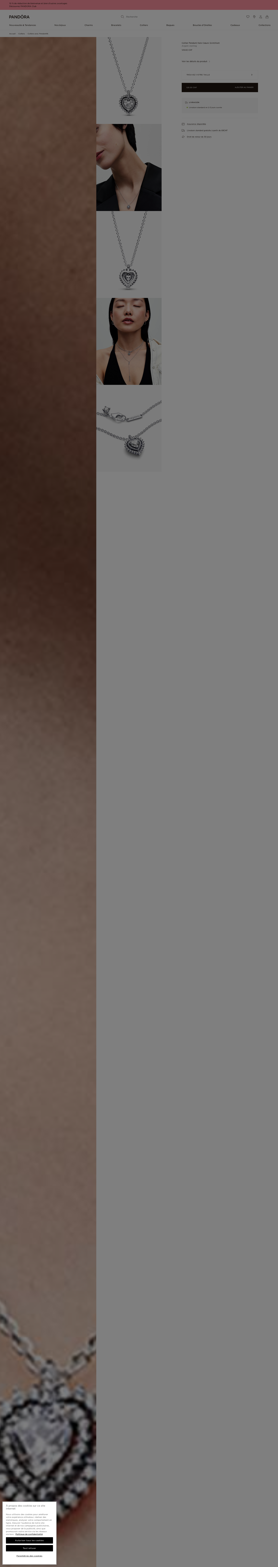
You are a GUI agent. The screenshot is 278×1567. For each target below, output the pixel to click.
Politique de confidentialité (29, 1534)
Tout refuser (29, 1548)
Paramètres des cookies (29, 1556)
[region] (29, 1533)
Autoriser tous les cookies (29, 1540)
